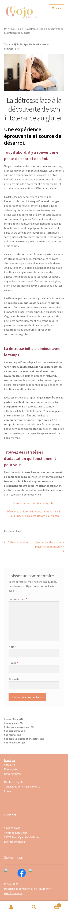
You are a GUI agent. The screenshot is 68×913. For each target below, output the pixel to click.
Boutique (9, 760)
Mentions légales (14, 782)
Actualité (9, 764)
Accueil (12, 28)
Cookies (8, 791)
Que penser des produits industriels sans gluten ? (49, 544)
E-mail (13, 663)
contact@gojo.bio (15, 841)
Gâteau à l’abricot (18, 542)
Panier (52, 904)
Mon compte (11, 907)
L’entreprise (11, 769)
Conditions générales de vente (22, 786)
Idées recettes (12, 773)
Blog (20, 28)
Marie (32, 44)
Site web (14, 679)
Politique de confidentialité (20, 888)
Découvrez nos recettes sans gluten (34, 503)
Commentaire (18, 599)
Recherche (34, 907)
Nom (12, 646)
